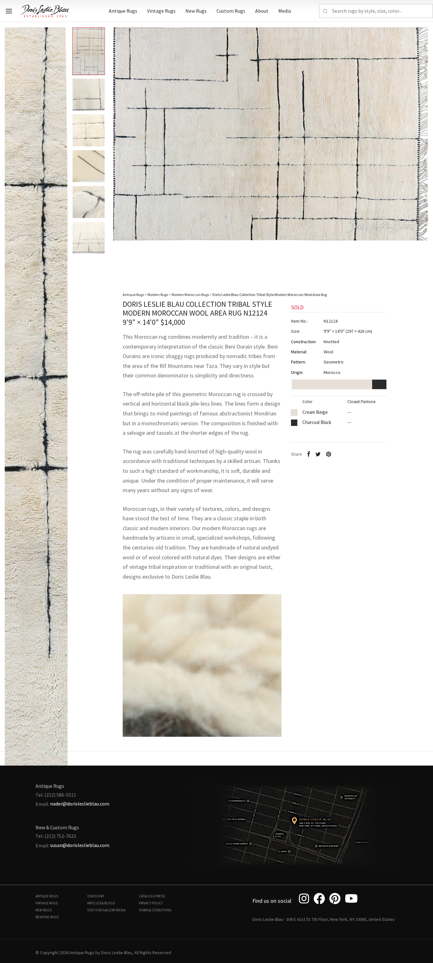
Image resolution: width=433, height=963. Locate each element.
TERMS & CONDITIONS (155, 910)
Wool (328, 352)
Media (284, 11)
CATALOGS (147, 896)
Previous (11, 149)
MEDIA (121, 910)
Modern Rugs (157, 294)
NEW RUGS (44, 910)
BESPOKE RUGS (47, 917)
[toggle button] (9, 11)
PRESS (160, 896)
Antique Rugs (123, 11)
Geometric (334, 362)
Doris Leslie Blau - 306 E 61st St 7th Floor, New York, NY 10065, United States (323, 919)
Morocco (332, 372)
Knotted (331, 341)
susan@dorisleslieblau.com (79, 845)
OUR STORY (95, 896)
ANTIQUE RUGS (47, 896)
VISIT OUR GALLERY (101, 910)
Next (422, 149)
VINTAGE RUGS (47, 903)
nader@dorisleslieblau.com (79, 803)
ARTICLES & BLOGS (101, 903)
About (261, 11)
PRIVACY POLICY (151, 903)
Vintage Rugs (161, 11)
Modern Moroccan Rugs (190, 294)
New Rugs (196, 11)
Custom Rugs (231, 11)
